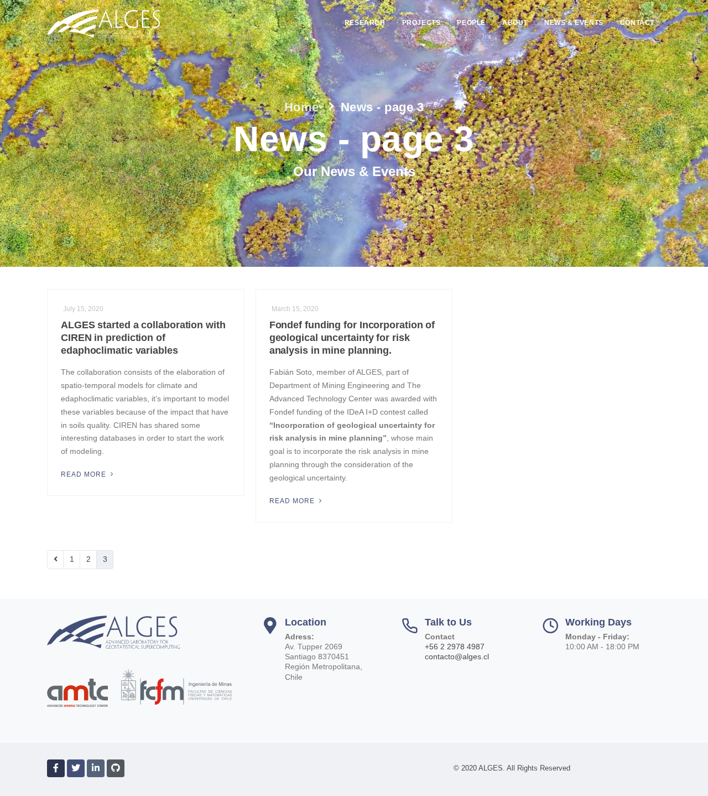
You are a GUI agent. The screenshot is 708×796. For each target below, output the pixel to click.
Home (301, 107)
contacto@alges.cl (457, 656)
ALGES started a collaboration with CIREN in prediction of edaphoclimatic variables (143, 337)
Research (365, 23)
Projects (421, 23)
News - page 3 (382, 107)
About (515, 23)
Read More (84, 474)
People (471, 23)
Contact (637, 23)
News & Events (573, 23)
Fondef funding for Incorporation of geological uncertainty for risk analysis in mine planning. (352, 337)
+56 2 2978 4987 (455, 646)
